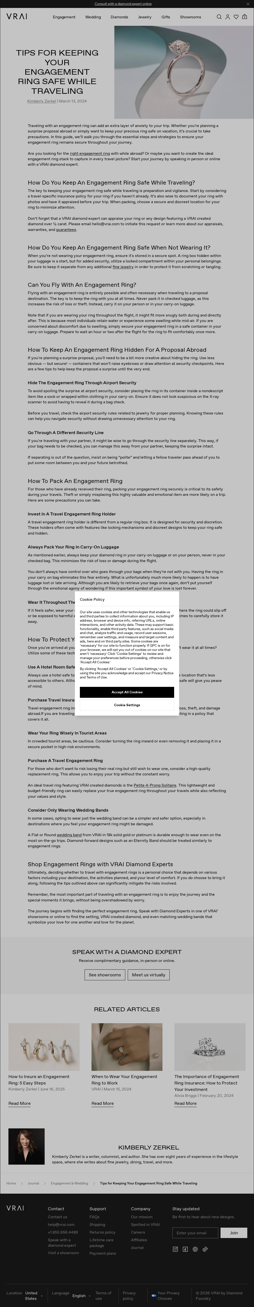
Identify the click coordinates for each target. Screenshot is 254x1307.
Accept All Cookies (127, 692)
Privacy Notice (162, 672)
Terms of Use (96, 677)
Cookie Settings (127, 704)
